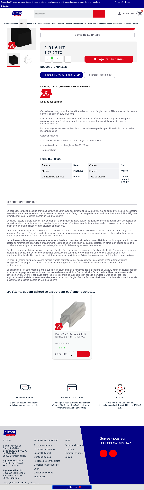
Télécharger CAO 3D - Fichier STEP (61, 75)
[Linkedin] (103, 453)
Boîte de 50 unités (87, 35)
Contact (6, 6)
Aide (128, 2)
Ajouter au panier (109, 59)
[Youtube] (113, 453)
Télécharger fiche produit (99, 75)
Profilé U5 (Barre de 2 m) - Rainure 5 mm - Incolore (71, 335)
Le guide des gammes (51, 102)
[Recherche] (99, 14)
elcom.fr (120, 2)
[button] (83, 354)
